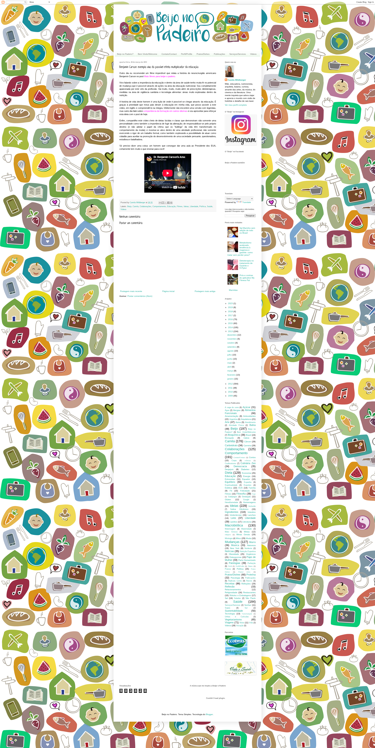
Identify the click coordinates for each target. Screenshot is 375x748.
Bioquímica (234, 434)
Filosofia (241, 493)
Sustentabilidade (234, 610)
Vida (251, 623)
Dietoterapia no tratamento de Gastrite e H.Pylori (247, 264)
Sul (246, 608)
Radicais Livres (235, 581)
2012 (230, 384)
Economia (246, 473)
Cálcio (246, 438)
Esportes (247, 485)
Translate (246, 202)
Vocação (239, 626)
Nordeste (248, 548)
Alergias (237, 410)
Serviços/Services (237, 54)
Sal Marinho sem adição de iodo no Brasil (247, 230)
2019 (230, 307)
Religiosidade (231, 592)
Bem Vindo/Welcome (147, 54)
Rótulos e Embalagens (240, 595)
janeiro (230, 379)
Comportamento (159, 206)
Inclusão (252, 506)
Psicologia (235, 578)
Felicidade (245, 491)
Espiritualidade (231, 485)
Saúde (209, 206)
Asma (238, 422)
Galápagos (232, 497)
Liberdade (194, 206)
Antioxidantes (249, 416)
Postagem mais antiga (205, 291)
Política (202, 206)
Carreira (247, 445)
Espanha (247, 482)
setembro (232, 347)
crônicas (248, 460)
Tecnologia (230, 613)
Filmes (180, 206)
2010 (230, 392)
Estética (228, 488)
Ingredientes (231, 512)
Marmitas (233, 290)
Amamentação (231, 416)
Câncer (247, 441)
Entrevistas (230, 479)
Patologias (234, 563)
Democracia (240, 466)
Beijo (129, 206)
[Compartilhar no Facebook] (168, 202)
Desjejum (229, 469)
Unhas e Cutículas (237, 617)
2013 (230, 331)
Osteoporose (235, 557)
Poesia (228, 569)
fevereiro (231, 375)
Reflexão (230, 586)
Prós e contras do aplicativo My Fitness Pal (247, 277)
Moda (248, 538)
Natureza (251, 545)
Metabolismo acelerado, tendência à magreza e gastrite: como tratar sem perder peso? (240, 248)
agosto (230, 351)
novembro (232, 339)
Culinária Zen (248, 463)
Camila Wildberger (237, 80)
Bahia (252, 425)
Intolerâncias (236, 515)
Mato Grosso (231, 532)
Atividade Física (236, 425)
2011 (230, 388)
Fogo (254, 494)
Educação (171, 206)
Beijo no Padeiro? (125, 54)
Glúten (228, 499)
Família (252, 488)
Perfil (230, 566)
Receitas (230, 583)
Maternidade (246, 529)
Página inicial (168, 291)
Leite (233, 518)
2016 (230, 319)
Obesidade (234, 554)
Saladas (237, 598)
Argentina (233, 419)
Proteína (251, 574)
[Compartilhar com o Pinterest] (171, 202)
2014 (230, 327)
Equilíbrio (230, 482)
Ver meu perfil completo (236, 105)
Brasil (248, 435)
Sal (226, 598)
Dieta (228, 472)
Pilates (250, 566)
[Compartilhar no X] (165, 202)
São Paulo (251, 598)
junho (230, 359)
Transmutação (247, 614)
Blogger (209, 714)
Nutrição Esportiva (248, 551)
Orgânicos (251, 554)
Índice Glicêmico (239, 509)
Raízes (249, 581)
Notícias (229, 551)
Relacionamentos (233, 589)
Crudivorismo (230, 463)
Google (246, 500)
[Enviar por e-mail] (160, 202)
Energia (246, 476)
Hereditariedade (231, 502)
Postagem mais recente (131, 291)
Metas (247, 532)
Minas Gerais (243, 534)
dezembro (232, 335)
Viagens (229, 622)
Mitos (238, 538)
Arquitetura (246, 419)
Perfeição (252, 563)
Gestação (246, 496)
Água (227, 410)
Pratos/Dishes (203, 54)
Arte (227, 422)
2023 (230, 303)
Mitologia (228, 538)
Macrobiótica (234, 525)
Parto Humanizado (247, 560)
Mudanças (232, 542)
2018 (230, 311)
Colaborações (145, 206)
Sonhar (247, 605)
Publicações (219, 54)
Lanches (252, 515)
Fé (231, 491)
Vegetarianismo (233, 619)
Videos (253, 54)
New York (235, 548)
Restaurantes (249, 592)
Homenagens (249, 502)
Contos (252, 457)
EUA (240, 488)
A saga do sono (232, 407)
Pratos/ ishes (244, 572)
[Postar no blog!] (162, 202)
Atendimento (250, 422)
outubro (231, 343)
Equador (246, 479)
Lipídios (233, 522)
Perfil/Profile (186, 54)
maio (229, 363)
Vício (242, 622)
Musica (235, 545)
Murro (252, 542)
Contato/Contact (169, 54)
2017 (230, 315)
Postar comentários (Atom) (139, 296)
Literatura (246, 522)
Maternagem (230, 529)
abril (229, 367)
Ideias (186, 206)
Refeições (246, 583)
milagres (228, 534)
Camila (136, 206)
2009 (230, 396)
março (230, 371)
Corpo (234, 461)
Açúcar (246, 407)
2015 (230, 323)
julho (229, 355)
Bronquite (229, 438)
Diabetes (245, 469)
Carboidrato (231, 445)
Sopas (227, 608)
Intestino (252, 512)
